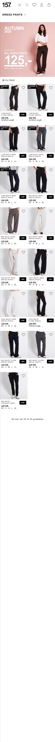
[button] (19, 4)
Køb (22, 114)
